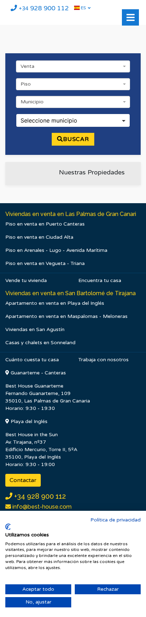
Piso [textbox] (26, 84)
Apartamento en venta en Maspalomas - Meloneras (66, 316)
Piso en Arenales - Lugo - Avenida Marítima (56, 250)
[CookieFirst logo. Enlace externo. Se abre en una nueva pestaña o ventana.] (8, 527)
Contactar (23, 480)
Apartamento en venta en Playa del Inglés (54, 303)
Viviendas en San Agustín (34, 329)
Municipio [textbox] (32, 102)
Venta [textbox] (27, 66)
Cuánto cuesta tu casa (32, 360)
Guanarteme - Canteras (37, 373)
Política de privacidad (115, 520)
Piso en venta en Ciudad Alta (39, 237)
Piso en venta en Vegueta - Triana (45, 263)
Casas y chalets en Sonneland (40, 343)
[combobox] (73, 66)
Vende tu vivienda (26, 280)
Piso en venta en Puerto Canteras (45, 224)
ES (83, 7)
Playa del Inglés (28, 421)
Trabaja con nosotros (103, 360)
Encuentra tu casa (99, 280)
